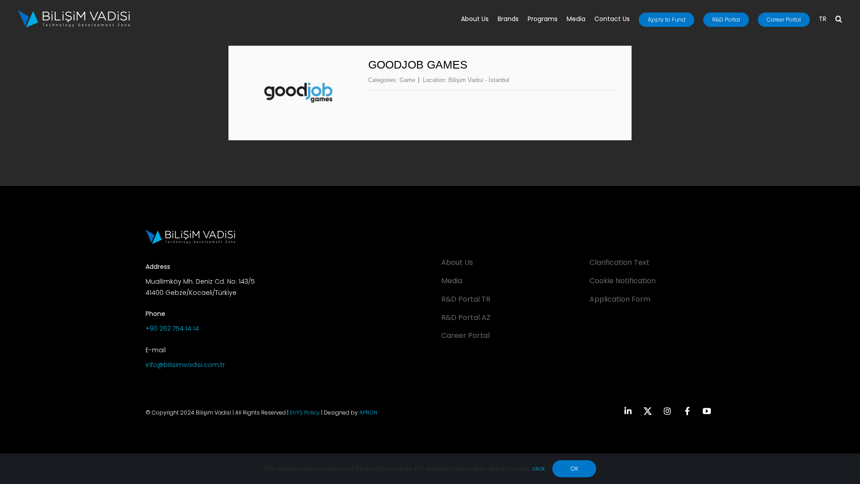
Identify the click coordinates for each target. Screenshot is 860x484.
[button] (838, 19)
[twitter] (647, 411)
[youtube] (706, 411)
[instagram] (667, 411)
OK (574, 468)
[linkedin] (628, 411)
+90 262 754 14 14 (172, 328)
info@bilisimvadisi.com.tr (185, 364)
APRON (368, 412)
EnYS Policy (305, 412)
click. (539, 468)
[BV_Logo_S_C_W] (74, 13)
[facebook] (687, 411)
